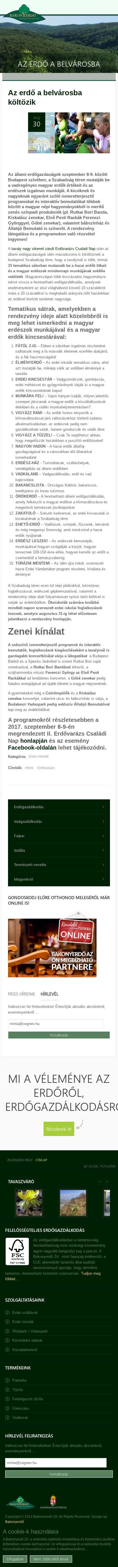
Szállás (19, 850)
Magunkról (23, 879)
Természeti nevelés (30, 864)
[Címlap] (24, 13)
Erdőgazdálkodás (29, 806)
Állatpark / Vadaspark (30, 1331)
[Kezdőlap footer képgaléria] (29, 1216)
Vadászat (20, 1417)
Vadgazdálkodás (28, 821)
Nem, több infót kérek (51, 1558)
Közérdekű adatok (27, 1340)
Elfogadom (15, 1558)
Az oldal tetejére (100, 1166)
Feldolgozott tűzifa (27, 1399)
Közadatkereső (24, 1350)
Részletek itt (58, 1128)
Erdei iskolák (39, 756)
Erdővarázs (46, 768)
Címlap (41, 1160)
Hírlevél (49, 994)
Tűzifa (17, 1390)
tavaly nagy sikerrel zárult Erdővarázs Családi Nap (53, 249)
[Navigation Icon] (111, 7)
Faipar (19, 835)
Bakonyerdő (14, 1522)
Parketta (19, 1380)
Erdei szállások (25, 1312)
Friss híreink (21, 994)
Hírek (29, 768)
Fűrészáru (20, 1408)
